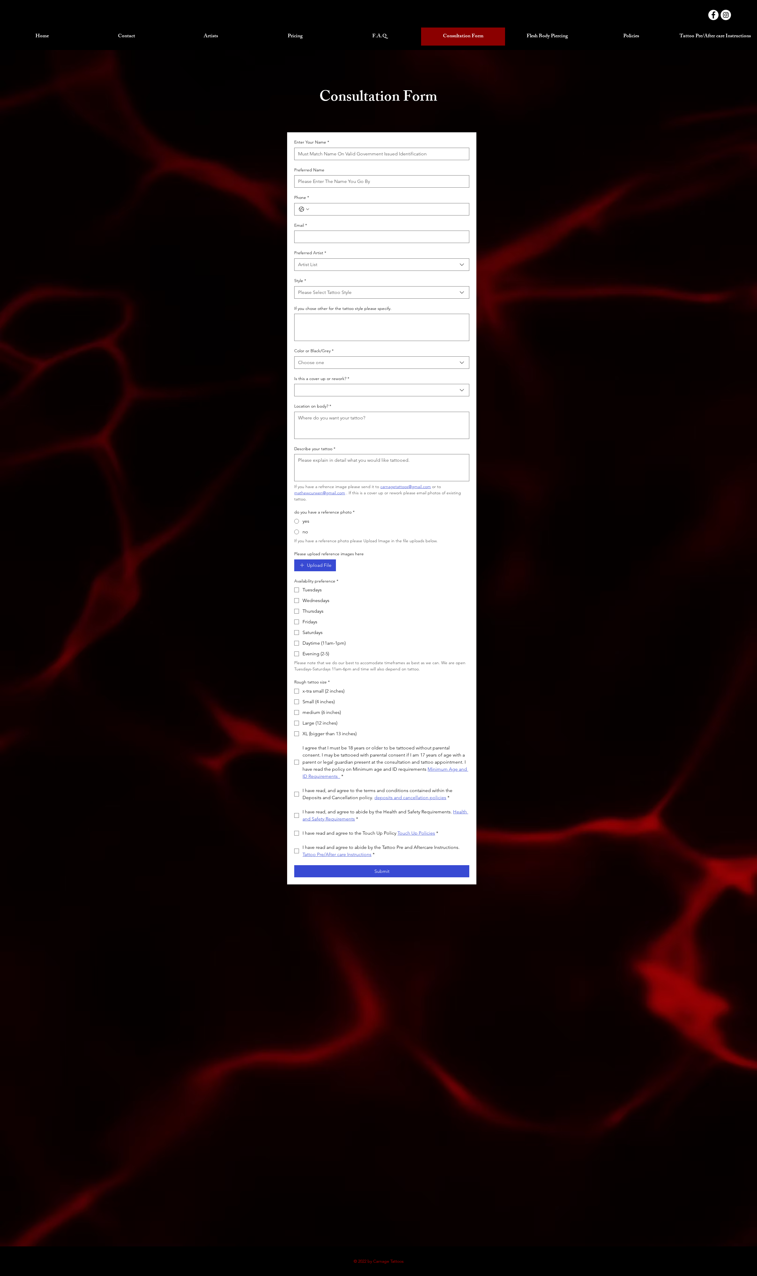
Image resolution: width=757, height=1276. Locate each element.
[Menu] (378, 24)
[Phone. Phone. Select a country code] (304, 209)
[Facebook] (713, 15)
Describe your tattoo (314, 448)
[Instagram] (726, 15)
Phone (301, 197)
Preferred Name (309, 170)
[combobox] (381, 264)
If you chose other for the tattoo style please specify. (343, 308)
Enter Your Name (311, 142)
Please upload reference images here (329, 553)
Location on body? (312, 406)
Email (300, 225)
